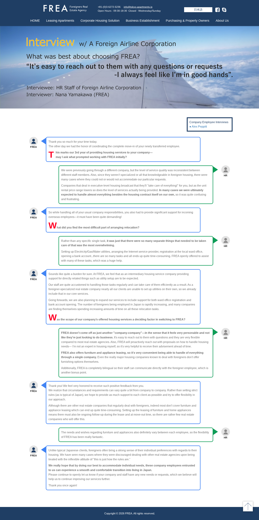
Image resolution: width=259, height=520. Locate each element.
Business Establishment (142, 20)
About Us (222, 20)
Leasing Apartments (60, 20)
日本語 (198, 9)
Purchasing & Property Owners (187, 20)
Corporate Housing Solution (100, 20)
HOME (35, 20)
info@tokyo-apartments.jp (138, 6)
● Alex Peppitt (198, 126)
